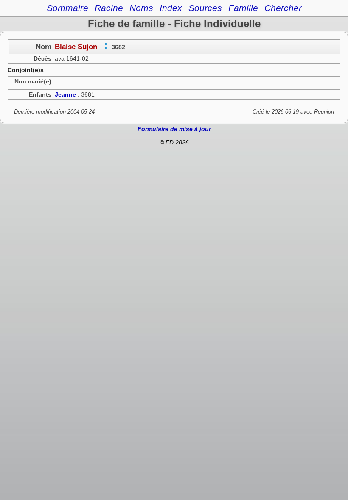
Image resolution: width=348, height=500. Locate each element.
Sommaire (67, 8)
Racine (109, 8)
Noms (141, 8)
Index (171, 8)
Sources (205, 8)
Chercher (283, 8)
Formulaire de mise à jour (174, 128)
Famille (243, 8)
